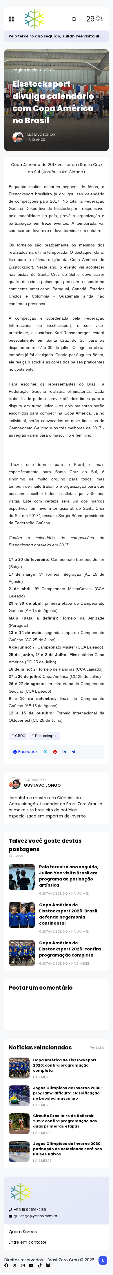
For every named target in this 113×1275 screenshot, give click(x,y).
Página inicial (25, 70)
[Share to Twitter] (45, 752)
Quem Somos (23, 1232)
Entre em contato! (27, 1242)
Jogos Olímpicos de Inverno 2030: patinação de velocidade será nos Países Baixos (67, 1149)
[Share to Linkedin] (64, 752)
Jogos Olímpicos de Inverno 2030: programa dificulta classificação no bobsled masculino (67, 1093)
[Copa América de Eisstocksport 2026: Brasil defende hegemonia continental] (22, 915)
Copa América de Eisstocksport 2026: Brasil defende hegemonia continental (68, 914)
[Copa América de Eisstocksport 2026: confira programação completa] (22, 953)
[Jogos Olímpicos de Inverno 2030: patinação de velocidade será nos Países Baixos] (19, 1151)
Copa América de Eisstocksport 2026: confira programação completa (70, 949)
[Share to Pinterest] (55, 752)
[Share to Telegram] (73, 752)
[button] (84, 752)
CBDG (49, 70)
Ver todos (16, 855)
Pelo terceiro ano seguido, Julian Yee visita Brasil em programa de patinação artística (68, 876)
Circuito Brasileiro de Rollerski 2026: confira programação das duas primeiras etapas (65, 1121)
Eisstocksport (46, 736)
